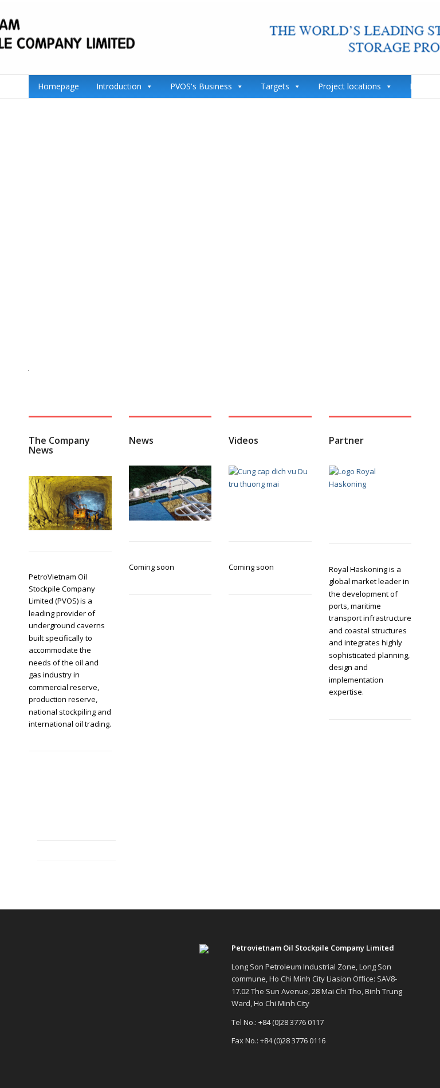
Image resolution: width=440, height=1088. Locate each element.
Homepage (58, 86)
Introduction (119, 86)
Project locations (349, 86)
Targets (275, 86)
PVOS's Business (201, 86)
